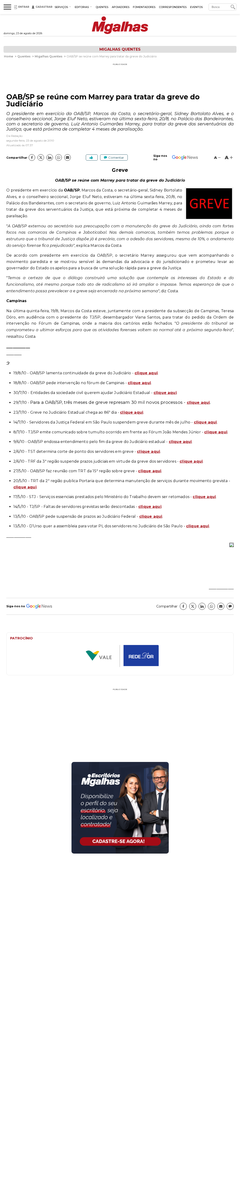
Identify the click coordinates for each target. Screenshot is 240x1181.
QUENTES (102, 7)
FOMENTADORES (144, 7)
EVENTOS (196, 7)
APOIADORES (120, 7)
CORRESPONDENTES (173, 7)
